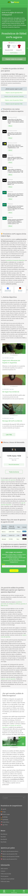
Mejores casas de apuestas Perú (14, 92)
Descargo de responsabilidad (7, 878)
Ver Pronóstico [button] (14, 52)
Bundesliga (5, 817)
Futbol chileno (5, 822)
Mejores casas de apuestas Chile (14, 103)
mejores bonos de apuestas (8, 480)
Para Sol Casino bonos (14, 464)
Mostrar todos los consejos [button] (14, 59)
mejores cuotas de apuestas (8, 679)
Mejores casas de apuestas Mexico (10, 851)
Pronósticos (14, 892)
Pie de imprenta (4, 876)
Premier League (6, 814)
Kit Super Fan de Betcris (10, 392)
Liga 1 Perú (5, 824)
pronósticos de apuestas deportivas (15, 260)
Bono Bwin (3, 836)
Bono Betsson (4, 834)
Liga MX (4, 809)
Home (4, 892)
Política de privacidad (6, 873)
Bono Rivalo (3, 842)
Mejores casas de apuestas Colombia (14, 96)
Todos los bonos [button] (14, 472)
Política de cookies (5, 881)
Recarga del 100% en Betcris (12, 421)
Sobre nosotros (4, 868)
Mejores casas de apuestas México (14, 100)
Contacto (3, 871)
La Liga (4, 811)
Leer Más (9, 434)
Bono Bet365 (4, 839)
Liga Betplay (5, 819)
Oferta (10, 126)
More (24, 892)
